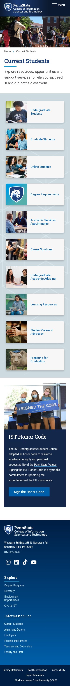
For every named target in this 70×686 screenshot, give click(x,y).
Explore (10, 577)
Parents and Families (15, 641)
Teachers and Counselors (18, 646)
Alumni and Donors (14, 629)
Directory (9, 591)
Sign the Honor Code (29, 492)
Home (8, 51)
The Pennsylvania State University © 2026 (36, 680)
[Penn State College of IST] (25, 8)
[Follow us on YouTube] (34, 564)
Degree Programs (14, 585)
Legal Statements (35, 675)
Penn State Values (45, 464)
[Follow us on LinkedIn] (17, 564)
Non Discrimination (37, 670)
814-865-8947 (12, 552)
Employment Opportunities (11, 598)
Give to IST (10, 605)
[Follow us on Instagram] (8, 564)
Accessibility (58, 670)
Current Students (26, 51)
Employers (10, 635)
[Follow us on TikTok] (25, 564)
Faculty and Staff (13, 652)
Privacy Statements (13, 670)
